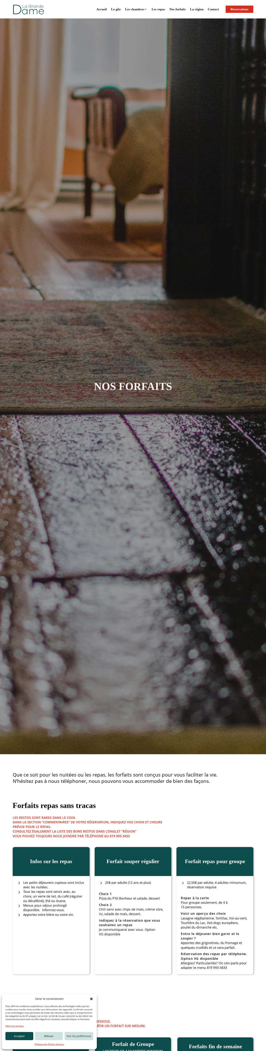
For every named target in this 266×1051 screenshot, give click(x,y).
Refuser (49, 1036)
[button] (91, 999)
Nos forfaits (177, 9)
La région (197, 9)
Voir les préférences (79, 1036)
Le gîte (116, 9)
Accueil (101, 9)
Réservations (239, 9)
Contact (213, 9)
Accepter (19, 1036)
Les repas (158, 9)
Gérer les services (14, 1025)
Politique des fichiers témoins (49, 1044)
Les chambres (134, 9)
